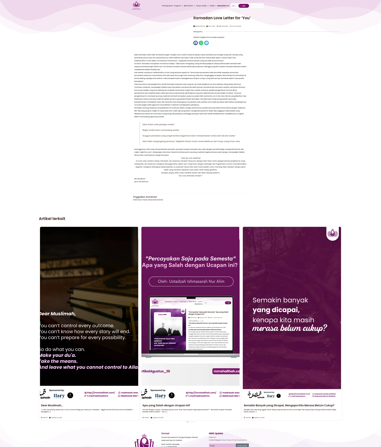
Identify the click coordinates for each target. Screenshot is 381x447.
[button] (195, 43)
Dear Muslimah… (52, 405)
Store (223, 6)
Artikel (212, 6)
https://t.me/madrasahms (237, 440)
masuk (144, 200)
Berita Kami (188, 6)
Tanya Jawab (201, 6)
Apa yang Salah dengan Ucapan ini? (166, 405)
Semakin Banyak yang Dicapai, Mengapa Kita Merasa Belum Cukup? (289, 405)
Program (177, 6)
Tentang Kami (167, 6)
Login (243, 6)
